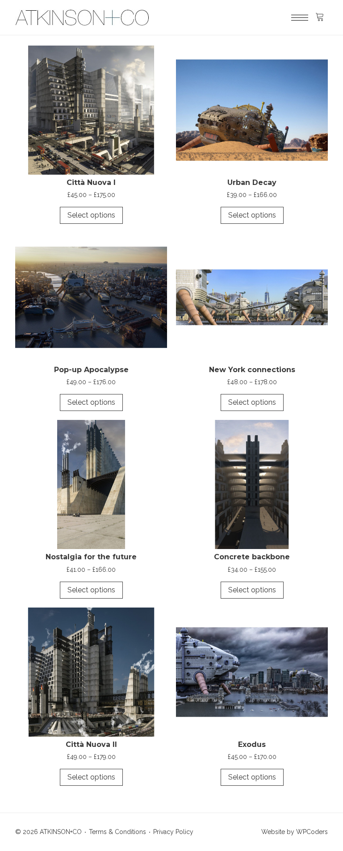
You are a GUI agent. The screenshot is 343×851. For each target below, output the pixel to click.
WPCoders (312, 831)
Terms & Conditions (117, 831)
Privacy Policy (173, 831)
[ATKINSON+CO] (82, 17)
